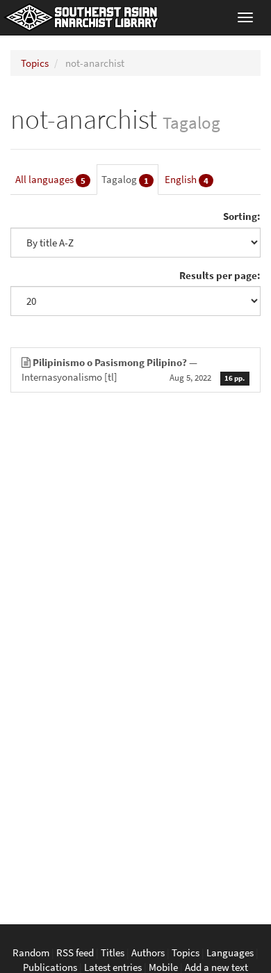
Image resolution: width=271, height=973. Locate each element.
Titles (112, 952)
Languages (230, 952)
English (186, 180)
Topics (35, 63)
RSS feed (75, 952)
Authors (148, 952)
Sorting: (242, 216)
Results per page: (220, 275)
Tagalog (125, 180)
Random (31, 952)
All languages (50, 180)
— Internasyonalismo (133, 369)
